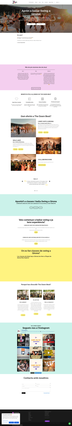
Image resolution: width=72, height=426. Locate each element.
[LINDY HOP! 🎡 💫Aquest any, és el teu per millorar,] (23, 365)
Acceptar (16, 422)
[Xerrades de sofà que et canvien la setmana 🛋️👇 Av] (36, 353)
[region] (11, 418)
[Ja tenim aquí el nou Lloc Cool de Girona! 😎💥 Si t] (23, 353)
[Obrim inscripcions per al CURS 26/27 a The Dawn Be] (36, 340)
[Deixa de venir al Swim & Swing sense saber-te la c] (49, 353)
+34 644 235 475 (47, 412)
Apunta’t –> (58, 2)
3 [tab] (36, 190)
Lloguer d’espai (51, 2)
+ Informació (40, 132)
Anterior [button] (22, 181)
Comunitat (46, 2)
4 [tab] (37, 190)
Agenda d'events (47, 415)
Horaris (31, 207)
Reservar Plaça (46, 132)
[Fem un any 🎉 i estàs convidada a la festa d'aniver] (23, 340)
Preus (43, 2)
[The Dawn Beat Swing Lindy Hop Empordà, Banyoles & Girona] (14, 2)
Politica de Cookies (5, 420)
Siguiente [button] (49, 181)
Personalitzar (5, 422)
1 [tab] (34, 190)
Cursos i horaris (30, 417)
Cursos (40, 2)
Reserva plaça (36, 207)
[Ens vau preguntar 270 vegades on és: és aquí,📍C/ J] (49, 340)
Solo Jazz (29, 416)
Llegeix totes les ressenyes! (36, 88)
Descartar (11, 422)
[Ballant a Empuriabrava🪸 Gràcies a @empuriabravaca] (49, 365)
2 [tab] (35, 190)
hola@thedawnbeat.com (48, 411)
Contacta (40, 207)
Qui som (29, 412)
